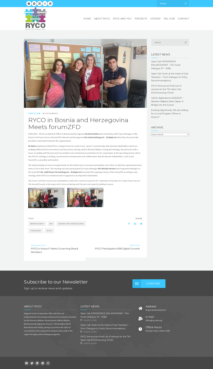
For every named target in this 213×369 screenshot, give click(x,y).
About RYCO (102, 18)
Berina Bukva (37, 224)
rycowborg (51, 113)
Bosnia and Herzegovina (71, 224)
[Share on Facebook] (127, 223)
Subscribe (153, 283)
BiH (51, 224)
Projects (141, 18)
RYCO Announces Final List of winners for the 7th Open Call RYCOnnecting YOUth (166, 89)
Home (87, 18)
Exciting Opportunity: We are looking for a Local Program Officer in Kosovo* (169, 113)
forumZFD (35, 231)
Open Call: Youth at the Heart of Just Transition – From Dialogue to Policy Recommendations (169, 77)
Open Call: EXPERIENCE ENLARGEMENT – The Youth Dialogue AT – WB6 (166, 65)
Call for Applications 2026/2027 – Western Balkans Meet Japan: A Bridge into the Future (167, 101)
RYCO (49, 231)
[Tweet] (139, 223)
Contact (183, 18)
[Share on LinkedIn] (133, 223)
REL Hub (169, 18)
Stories (155, 18)
